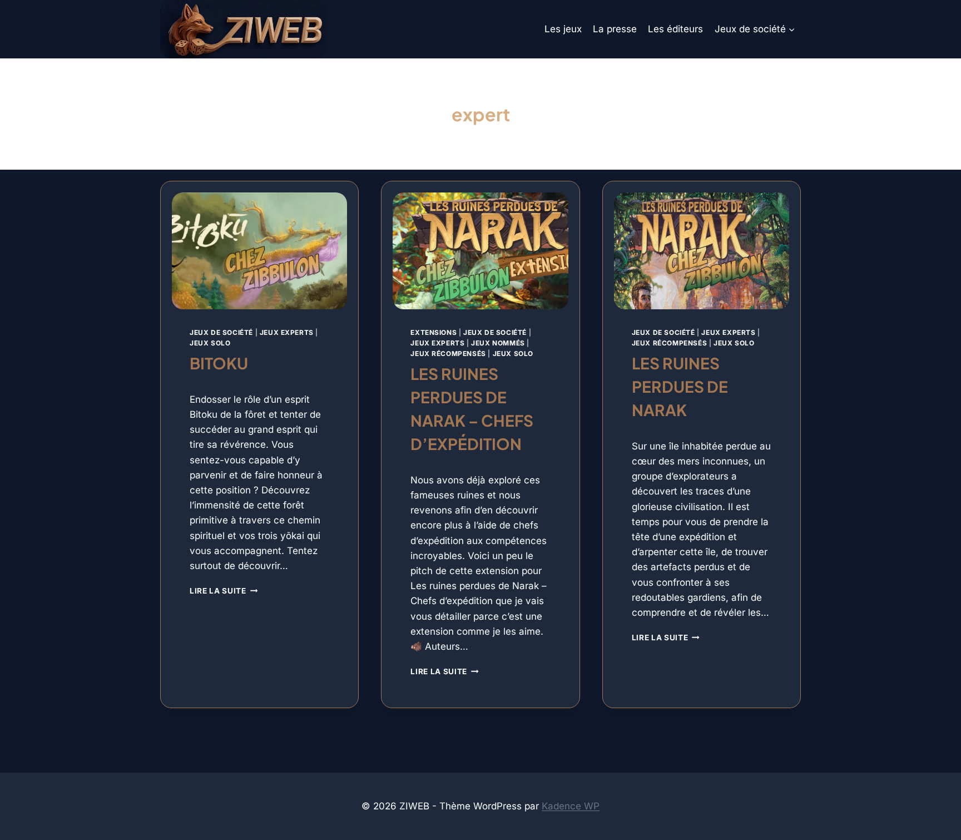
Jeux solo (210, 343)
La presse (615, 28)
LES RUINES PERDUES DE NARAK (680, 386)
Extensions (433, 332)
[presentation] (259, 250)
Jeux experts (287, 332)
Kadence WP (571, 806)
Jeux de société (221, 332)
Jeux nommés (498, 343)
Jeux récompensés (448, 353)
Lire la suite (223, 590)
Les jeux (563, 28)
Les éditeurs (675, 28)
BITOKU (219, 363)
